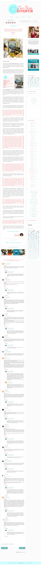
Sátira (32, 180)
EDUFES (37, 253)
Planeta (33, 236)
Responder (6, 295)
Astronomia (32, 122)
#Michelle (37, 85)
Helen (5, 409)
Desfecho (35, 253)
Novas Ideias (37, 256)
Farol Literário (35, 240)
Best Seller (29, 242)
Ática (33, 249)
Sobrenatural (32, 174)
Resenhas (33, 44)
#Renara (33, 80)
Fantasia (32, 141)
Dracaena (30, 245)
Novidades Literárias (33, 202)
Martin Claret (33, 246)
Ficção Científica (32, 145)
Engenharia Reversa (33, 201)
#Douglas (35, 78)
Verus (38, 233)
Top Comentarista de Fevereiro (13, 231)
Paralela (38, 238)
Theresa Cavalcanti (7, 263)
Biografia (32, 124)
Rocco (13, 242)
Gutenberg (36, 241)
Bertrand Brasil (30, 237)
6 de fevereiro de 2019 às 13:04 (10, 272)
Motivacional (32, 155)
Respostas (6, 270)
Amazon (7, 87)
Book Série (32, 126)
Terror (32, 182)
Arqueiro (29, 230)
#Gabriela (30, 82)
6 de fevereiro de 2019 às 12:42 (7, 264)
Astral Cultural (36, 252)
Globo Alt (33, 245)
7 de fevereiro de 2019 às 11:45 (7, 337)
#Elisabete (32, 81)
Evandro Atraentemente (8, 460)
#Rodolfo (7, 242)
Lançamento (33, 195)
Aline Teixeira (6, 391)
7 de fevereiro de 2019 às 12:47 (10, 329)
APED (37, 249)
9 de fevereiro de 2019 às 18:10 (10, 455)
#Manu (29, 80)
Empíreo (37, 250)
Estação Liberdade (33, 254)
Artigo (33, 205)
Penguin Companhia (30, 244)
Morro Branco (31, 256)
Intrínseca (29, 238)
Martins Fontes (37, 246)
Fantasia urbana (32, 143)
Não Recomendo (33, 102)
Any (4, 475)
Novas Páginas (35, 242)
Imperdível (33, 99)
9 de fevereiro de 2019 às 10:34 (10, 439)
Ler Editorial (29, 246)
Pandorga (30, 239)
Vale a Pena (19, 242)
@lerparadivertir (23, 552)
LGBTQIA (32, 153)
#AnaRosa (29, 86)
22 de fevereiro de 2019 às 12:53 (10, 488)
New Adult (32, 157)
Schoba (38, 257)
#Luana (29, 81)
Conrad (32, 253)
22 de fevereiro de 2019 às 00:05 (7, 476)
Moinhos (28, 256)
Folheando (37, 254)
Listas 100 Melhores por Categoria (34, 211)
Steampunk (32, 176)
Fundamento (29, 240)
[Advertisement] (33, 112)
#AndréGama (37, 81)
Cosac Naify (33, 250)
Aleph (37, 236)
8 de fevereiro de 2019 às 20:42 (7, 410)
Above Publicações (30, 252)
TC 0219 (16, 242)
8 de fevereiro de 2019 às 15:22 (10, 402)
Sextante (34, 238)
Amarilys (33, 252)
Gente (32, 241)
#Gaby (37, 80)
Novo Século (35, 232)
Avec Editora (29, 253)
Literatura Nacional (33, 192)
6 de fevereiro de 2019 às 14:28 (7, 280)
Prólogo (36, 257)
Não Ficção (31, 159)
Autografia (29, 250)
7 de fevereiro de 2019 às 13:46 (7, 352)
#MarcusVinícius (34, 86)
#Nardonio (29, 78)
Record (29, 232)
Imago (37, 248)
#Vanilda (38, 82)
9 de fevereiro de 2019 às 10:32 (10, 419)
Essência (36, 237)
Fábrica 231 (34, 239)
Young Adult (31, 186)
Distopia (10, 242)
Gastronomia (32, 149)
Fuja (33, 103)
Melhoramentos (29, 249)
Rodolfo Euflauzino (10, 271)
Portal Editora (33, 257)
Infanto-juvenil (32, 151)
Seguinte (29, 233)
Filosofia (32, 147)
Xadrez (32, 184)
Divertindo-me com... (33, 208)
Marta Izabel (6, 519)
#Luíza (34, 82)
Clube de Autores (31, 248)
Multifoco (35, 256)
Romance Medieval (31, 170)
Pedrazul (33, 243)
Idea (34, 248)
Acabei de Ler (33, 196)
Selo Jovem (36, 243)
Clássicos (32, 130)
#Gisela (29, 77)
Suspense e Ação (31, 178)
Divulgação (33, 198)
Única (38, 239)
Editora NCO (29, 254)
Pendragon (30, 257)
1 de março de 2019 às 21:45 (7, 520)
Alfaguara (29, 243)
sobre (29, 51)
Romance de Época (31, 172)
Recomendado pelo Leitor (33, 199)
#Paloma (38, 84)
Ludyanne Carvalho (7, 279)
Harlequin (33, 233)
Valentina (30, 234)
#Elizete (30, 85)
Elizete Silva (6, 336)
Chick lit (32, 128)
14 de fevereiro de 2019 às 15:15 (10, 469)
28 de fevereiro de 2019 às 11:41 (10, 511)
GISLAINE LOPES (6, 497)
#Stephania (29, 84)
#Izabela (33, 85)
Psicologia (32, 161)
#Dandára (35, 84)
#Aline (32, 84)
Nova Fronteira (36, 245)
